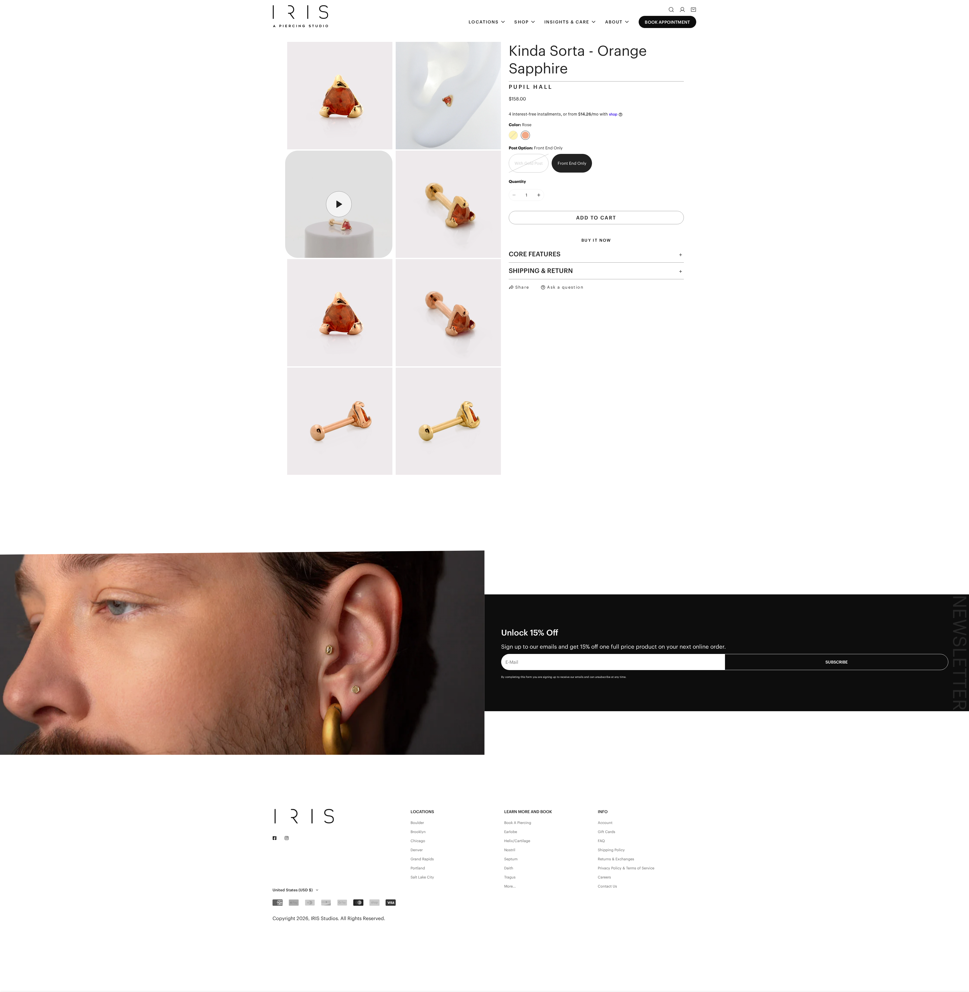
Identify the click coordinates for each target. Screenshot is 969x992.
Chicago (418, 841)
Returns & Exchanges (616, 859)
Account (605, 822)
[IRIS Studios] (300, 16)
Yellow (513, 135)
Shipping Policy (611, 850)
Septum (511, 859)
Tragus (510, 877)
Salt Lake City (422, 877)
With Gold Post (529, 163)
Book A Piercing (517, 822)
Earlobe (510, 832)
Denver (417, 850)
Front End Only (572, 163)
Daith (508, 868)
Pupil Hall (531, 86)
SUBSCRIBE (836, 662)
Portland (418, 868)
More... (510, 886)
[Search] (671, 10)
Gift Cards (606, 832)
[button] (693, 10)
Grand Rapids (422, 859)
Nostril (509, 850)
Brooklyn (418, 832)
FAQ (601, 841)
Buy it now (596, 240)
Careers (604, 877)
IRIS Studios (324, 918)
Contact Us (607, 886)
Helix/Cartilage (517, 841)
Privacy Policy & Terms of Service (626, 868)
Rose (525, 135)
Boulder (417, 822)
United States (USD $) (293, 890)
